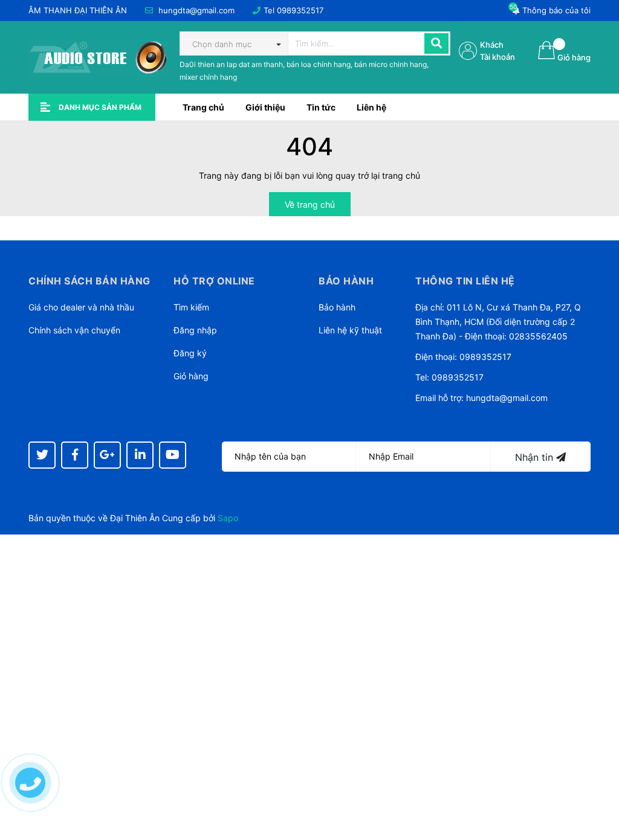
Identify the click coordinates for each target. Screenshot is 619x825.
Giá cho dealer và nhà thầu (81, 307)
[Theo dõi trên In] (140, 455)
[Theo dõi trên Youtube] (172, 455)
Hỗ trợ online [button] (214, 281)
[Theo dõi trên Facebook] (74, 455)
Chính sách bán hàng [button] (89, 281)
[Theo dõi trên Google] (107, 455)
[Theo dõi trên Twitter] (42, 455)
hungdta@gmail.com (196, 10)
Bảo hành (337, 307)
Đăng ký (190, 353)
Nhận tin (535, 457)
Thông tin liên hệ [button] (465, 281)
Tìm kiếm (191, 307)
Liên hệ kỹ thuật (350, 330)
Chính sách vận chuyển (74, 330)
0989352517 (300, 10)
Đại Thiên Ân (135, 518)
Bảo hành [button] (346, 281)
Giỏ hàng (191, 376)
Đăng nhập (195, 330)
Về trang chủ (310, 204)
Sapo (228, 518)
